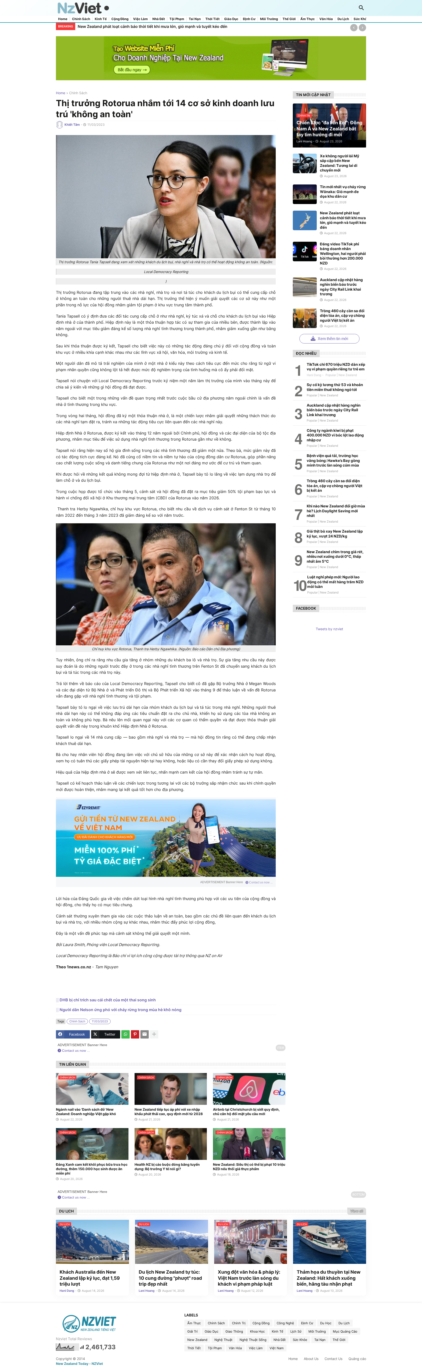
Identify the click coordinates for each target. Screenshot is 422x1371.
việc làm (256, 1348)
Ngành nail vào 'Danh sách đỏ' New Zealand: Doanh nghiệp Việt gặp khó (86, 1111)
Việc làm (140, 19)
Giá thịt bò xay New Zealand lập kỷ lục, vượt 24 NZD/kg (335, 533)
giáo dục (211, 1331)
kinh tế (277, 1331)
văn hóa (235, 1348)
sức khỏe (300, 1340)
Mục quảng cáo (345, 1331)
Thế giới (289, 19)
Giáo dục (231, 19)
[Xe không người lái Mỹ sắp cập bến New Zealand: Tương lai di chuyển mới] (305, 163)
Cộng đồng (119, 19)
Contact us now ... (260, 882)
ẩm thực (194, 1323)
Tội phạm (176, 19)
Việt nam (277, 1348)
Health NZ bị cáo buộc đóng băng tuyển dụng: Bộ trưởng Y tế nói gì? (167, 1166)
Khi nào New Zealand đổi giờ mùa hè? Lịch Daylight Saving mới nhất (336, 511)
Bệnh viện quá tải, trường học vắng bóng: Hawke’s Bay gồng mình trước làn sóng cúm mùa (333, 460)
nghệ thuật (223, 1340)
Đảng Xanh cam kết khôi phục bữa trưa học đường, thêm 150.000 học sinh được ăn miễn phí (91, 1168)
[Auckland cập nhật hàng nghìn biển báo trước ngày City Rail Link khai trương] (305, 287)
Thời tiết (212, 19)
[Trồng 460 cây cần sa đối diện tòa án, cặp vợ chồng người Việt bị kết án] (305, 318)
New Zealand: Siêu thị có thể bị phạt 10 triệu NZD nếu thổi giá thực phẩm (249, 1166)
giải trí (192, 1331)
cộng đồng (261, 1323)
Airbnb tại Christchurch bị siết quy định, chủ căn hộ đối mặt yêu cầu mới (246, 1111)
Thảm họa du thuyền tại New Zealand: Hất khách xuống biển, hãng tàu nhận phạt (328, 1278)
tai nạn (320, 1340)
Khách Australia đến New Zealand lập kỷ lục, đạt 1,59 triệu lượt (90, 1278)
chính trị (238, 1323)
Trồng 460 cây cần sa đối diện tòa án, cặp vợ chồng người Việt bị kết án (342, 315)
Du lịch (343, 19)
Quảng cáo (357, 1359)
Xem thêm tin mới (332, 339)
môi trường (317, 1331)
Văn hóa (326, 19)
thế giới (339, 1340)
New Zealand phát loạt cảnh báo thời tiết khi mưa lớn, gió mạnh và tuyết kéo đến (152, 26)
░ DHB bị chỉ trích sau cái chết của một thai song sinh (106, 999)
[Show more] (154, 1034)
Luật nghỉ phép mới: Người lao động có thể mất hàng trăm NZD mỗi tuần (335, 582)
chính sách (78, 93)
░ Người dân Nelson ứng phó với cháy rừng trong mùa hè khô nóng (118, 1009)
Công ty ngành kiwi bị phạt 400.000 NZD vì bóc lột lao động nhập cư (335, 435)
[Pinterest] (135, 1034)
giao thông (234, 1331)
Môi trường (269, 19)
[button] (361, 8)
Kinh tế (101, 19)
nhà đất (280, 1340)
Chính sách (81, 19)
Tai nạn (195, 19)
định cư (307, 1323)
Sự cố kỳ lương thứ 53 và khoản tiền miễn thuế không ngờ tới (335, 387)
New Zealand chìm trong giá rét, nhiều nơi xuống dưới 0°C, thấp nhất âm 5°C (335, 556)
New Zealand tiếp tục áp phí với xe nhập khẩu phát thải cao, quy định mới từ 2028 (169, 1111)
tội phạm (215, 1348)
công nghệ (285, 1323)
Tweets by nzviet (329, 629)
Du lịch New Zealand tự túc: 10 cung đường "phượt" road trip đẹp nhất (170, 1278)
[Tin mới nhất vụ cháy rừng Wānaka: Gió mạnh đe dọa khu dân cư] (305, 194)
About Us (311, 1359)
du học (325, 1323)
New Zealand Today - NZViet (79, 1363)
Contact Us (333, 1359)
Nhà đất (158, 19)
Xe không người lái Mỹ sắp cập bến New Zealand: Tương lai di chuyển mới (339, 163)
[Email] (144, 1034)
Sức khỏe (361, 19)
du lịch (344, 1323)
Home (62, 19)
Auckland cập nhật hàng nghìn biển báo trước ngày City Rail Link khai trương (341, 287)
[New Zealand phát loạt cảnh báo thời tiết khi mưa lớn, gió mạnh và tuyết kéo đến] (305, 220)
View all (356, 1211)
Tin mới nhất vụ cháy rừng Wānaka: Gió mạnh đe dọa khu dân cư (343, 191)
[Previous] (354, 27)
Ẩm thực (307, 19)
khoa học (257, 1331)
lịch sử (295, 1331)
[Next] (362, 27)
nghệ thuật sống (253, 1340)
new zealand (197, 1340)
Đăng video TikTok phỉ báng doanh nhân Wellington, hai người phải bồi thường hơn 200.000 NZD (343, 253)
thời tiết (194, 1348)
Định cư (249, 19)
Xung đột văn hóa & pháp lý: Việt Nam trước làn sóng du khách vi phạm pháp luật (249, 1278)
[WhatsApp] (125, 1034)
